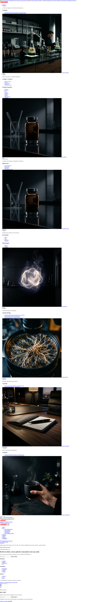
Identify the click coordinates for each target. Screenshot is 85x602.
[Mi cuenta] (3, 517)
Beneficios (7, 521)
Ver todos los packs (65, 228)
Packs (4, 521)
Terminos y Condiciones (4, 582)
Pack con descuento (8, 517)
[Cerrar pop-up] (1, 586)
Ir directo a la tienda (3, 601)
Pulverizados (4, 563)
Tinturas (3, 562)
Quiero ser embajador (66, 514)
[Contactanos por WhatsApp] (1, 585)
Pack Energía (7, 532)
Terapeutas (4, 537)
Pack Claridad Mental (9, 529)
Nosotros (10, 521)
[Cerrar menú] (8, 525)
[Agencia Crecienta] (11, 583)
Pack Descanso (7, 531)
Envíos (7, 542)
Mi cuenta (3, 540)
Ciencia (3, 536)
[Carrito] (2, 523)
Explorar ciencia (65, 377)
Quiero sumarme (14, 556)
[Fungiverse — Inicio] (4, 2)
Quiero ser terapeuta (65, 446)
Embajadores (4, 538)
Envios (3, 578)
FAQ (1, 542)
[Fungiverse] (3, 520)
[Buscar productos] (1, 517)
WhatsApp (6, 547)
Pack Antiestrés (7, 530)
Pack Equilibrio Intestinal (9, 533)
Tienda (1, 521)
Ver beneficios (64, 306)
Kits (3, 564)
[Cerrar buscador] (13, 519)
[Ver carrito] (4, 517)
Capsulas (4, 561)
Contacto (3, 542)
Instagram (2, 547)
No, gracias (10, 601)
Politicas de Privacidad (13, 582)
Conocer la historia (65, 72)
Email (9, 547)
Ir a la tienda (64, 156)
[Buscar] (0, 523)
